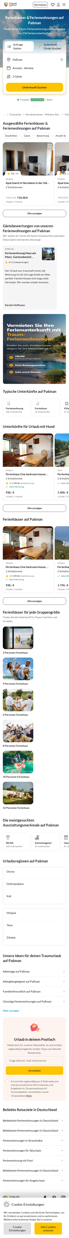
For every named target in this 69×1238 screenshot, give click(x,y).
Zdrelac (9, 249)
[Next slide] (62, 170)
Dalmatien (15, 114)
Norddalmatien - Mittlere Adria (43, 114)
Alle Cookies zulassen (48, 1228)
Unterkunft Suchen (34, 87)
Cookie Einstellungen (17, 1228)
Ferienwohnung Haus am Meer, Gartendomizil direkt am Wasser (20, 256)
